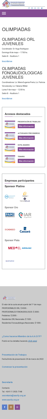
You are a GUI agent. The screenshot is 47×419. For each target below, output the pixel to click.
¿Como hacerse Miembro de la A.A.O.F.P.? (22, 336)
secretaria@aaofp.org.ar (14, 395)
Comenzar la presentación (14, 367)
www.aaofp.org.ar (10, 399)
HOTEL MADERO (24, 145)
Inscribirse (7, 61)
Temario (21, 157)
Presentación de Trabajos (29, 122)
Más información (26, 126)
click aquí (32, 341)
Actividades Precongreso (29, 133)
